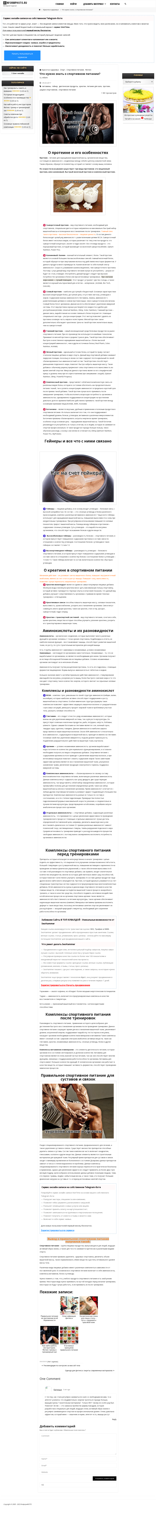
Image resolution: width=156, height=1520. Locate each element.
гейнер (55, 86)
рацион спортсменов (48, 90)
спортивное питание (67, 90)
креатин (82, 86)
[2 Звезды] (42, 1361)
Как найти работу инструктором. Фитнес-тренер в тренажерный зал (17, 107)
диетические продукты (68, 86)
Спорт (62, 70)
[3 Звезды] (43, 1361)
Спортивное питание (75, 70)
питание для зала (94, 86)
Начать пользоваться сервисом (22, 55)
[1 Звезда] (40, 1361)
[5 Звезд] (46, 1361)
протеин (106, 86)
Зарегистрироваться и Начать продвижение (65, 985)
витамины (46, 86)
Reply (114, 1419)
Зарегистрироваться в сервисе (57, 1230)
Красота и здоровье (51, 10)
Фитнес (88, 70)
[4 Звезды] (44, 1361)
